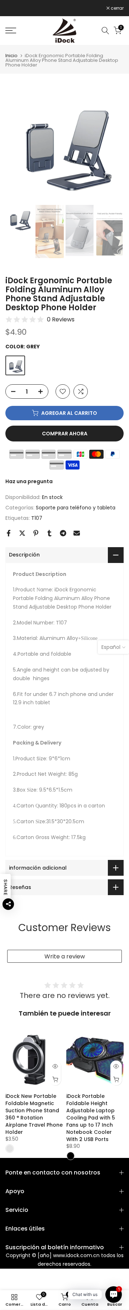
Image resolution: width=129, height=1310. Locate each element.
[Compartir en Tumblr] (49, 533)
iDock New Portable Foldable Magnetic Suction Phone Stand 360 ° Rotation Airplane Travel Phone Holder (34, 1114)
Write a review (64, 956)
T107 (36, 518)
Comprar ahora (64, 433)
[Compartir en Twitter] (22, 533)
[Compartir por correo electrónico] (76, 533)
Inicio (11, 55)
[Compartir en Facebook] (8, 533)
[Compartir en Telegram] (63, 533)
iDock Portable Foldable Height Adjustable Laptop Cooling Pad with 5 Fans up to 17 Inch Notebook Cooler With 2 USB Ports (90, 1118)
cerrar (117, 8)
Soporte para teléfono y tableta (75, 507)
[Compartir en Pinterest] (36, 533)
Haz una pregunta (29, 481)
